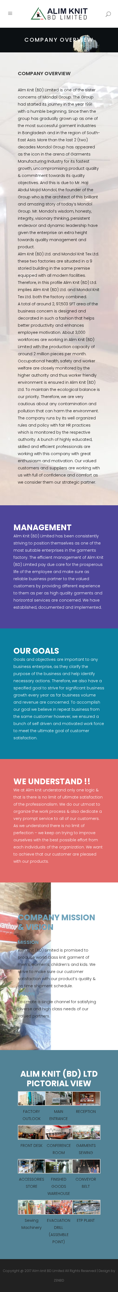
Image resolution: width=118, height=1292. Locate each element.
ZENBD (59, 1280)
